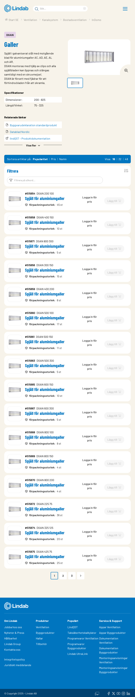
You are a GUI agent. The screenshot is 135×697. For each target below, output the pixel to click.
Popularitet (40, 159)
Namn (63, 159)
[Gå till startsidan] (17, 8)
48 (126, 159)
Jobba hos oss (13, 627)
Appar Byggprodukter (112, 632)
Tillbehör (41, 644)
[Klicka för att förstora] (125, 69)
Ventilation (42, 627)
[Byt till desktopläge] (97, 693)
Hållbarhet (10, 638)
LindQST (73, 627)
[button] (33, 145)
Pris (53, 159)
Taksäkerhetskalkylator (82, 632)
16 (113, 159)
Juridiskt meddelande (17, 665)
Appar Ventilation (109, 627)
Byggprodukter (45, 632)
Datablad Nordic (20, 131)
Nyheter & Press (14, 632)
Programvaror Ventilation (83, 638)
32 (120, 159)
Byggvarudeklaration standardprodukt (33, 125)
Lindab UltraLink (78, 653)
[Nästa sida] (80, 575)
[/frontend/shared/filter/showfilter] (126, 171)
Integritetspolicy (14, 659)
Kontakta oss (12, 649)
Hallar (39, 638)
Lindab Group (12, 644)
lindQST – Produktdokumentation (30, 138)
